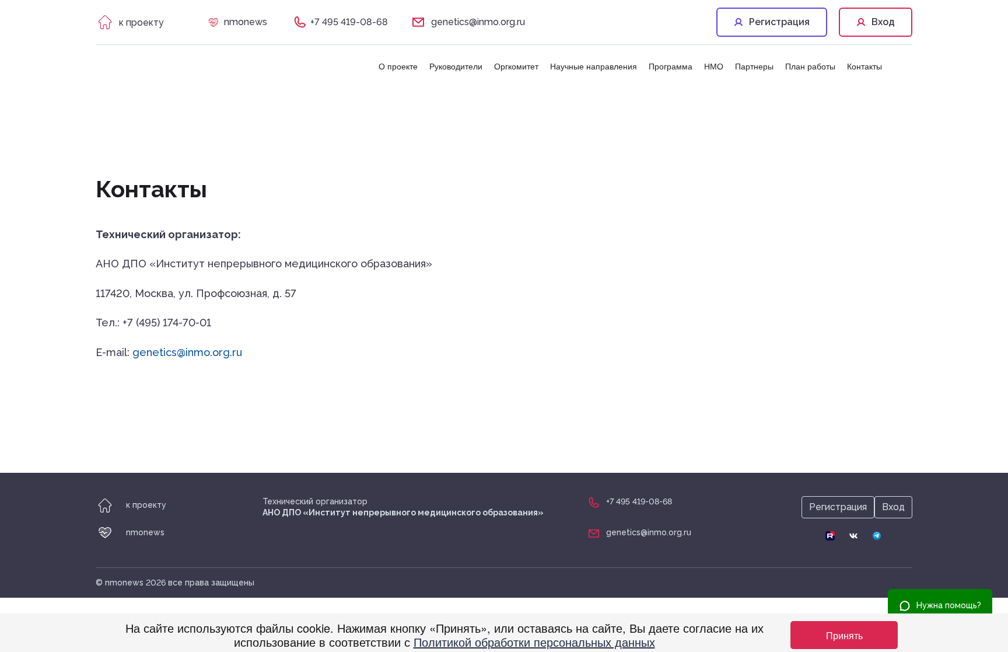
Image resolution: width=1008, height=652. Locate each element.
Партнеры (754, 66)
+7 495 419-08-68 (349, 21)
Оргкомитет (516, 66)
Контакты (864, 66)
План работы (810, 66)
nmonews (245, 21)
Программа (670, 66)
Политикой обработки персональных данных (534, 641)
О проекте (398, 66)
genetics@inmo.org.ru (478, 21)
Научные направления (593, 66)
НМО (713, 66)
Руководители (455, 66)
